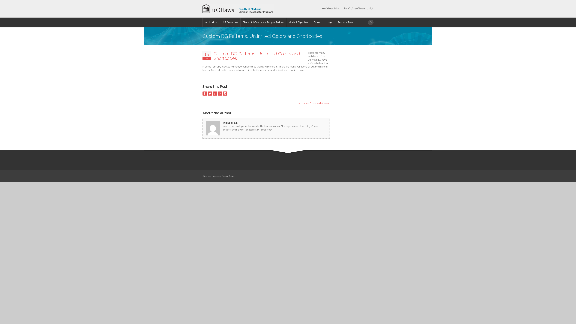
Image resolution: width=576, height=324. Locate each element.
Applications (211, 22)
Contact (317, 22)
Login (329, 22)
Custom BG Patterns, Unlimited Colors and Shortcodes (257, 56)
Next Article (323, 103)
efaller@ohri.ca (332, 8)
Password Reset (346, 22)
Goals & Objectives (298, 22)
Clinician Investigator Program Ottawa (219, 176)
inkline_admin (230, 122)
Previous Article (307, 103)
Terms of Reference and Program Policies (263, 22)
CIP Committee (230, 22)
